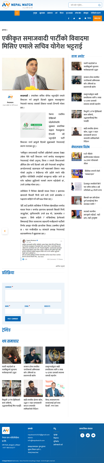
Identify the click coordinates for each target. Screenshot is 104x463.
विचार (62, 13)
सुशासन (42, 13)
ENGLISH (97, 18)
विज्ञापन (56, 438)
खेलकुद (85, 13)
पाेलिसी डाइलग (96, 13)
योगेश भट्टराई (60, 266)
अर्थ (56, 13)
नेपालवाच (10, 103)
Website (47, 306)
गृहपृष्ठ (35, 13)
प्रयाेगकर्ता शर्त (58, 444)
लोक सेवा (78, 13)
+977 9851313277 (8, 447)
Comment (9, 287)
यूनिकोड (56, 441)
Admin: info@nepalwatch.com (36, 439)
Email (27, 306)
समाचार (50, 13)
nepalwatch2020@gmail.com (39, 434)
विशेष (89, 18)
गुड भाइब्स (69, 13)
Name (7, 306)
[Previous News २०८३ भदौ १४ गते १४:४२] (5, 231)
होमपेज (5, 30)
